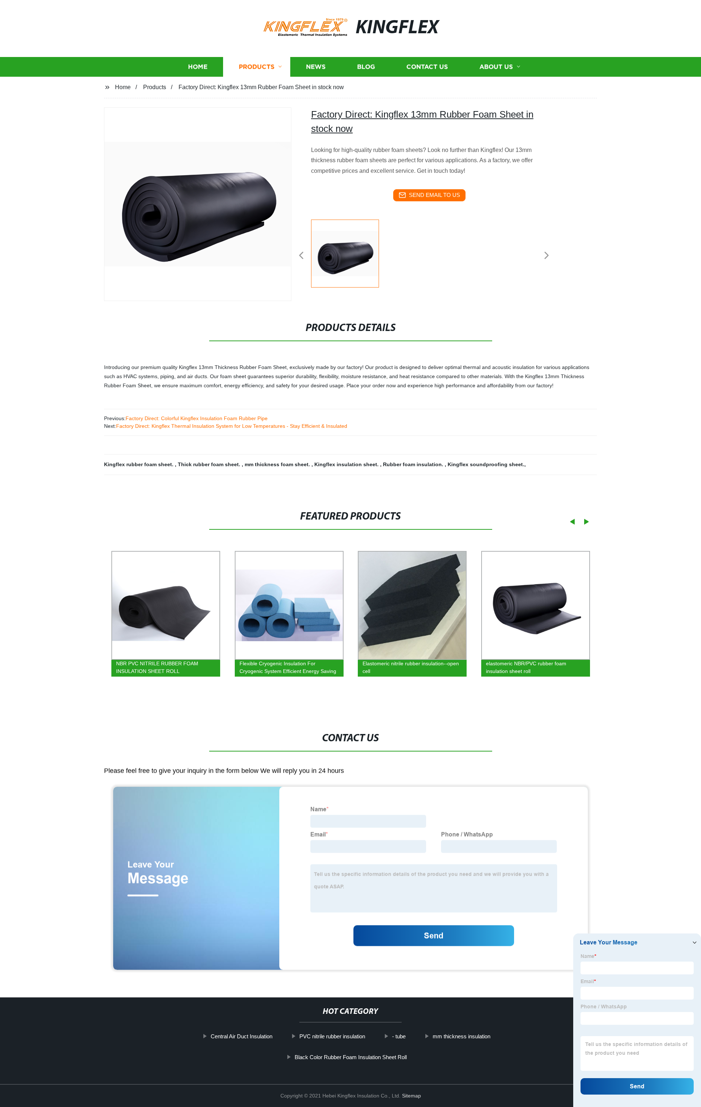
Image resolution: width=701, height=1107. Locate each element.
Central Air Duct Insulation (241, 1036)
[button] (301, 256)
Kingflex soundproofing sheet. (486, 464)
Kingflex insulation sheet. (347, 464)
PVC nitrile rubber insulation (332, 1036)
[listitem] (350, 252)
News (316, 66)
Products (257, 66)
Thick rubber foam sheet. (210, 464)
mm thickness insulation (461, 1036)
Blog (366, 66)
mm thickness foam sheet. (278, 464)
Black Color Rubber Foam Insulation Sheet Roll (351, 1057)
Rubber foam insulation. (414, 464)
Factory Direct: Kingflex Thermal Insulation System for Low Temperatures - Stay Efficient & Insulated (231, 426)
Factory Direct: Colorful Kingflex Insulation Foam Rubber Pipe (197, 418)
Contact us (427, 66)
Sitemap (411, 1096)
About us (496, 66)
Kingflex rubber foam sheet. (139, 464)
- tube (399, 1036)
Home (197, 66)
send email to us (434, 195)
